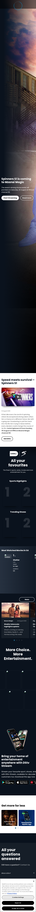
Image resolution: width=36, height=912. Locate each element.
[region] (18, 895)
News (27, 599)
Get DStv (15, 199)
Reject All (18, 903)
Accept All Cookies (18, 908)
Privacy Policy (12, 893)
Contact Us (25, 865)
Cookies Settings (18, 897)
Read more (28, 199)
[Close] (34, 881)
